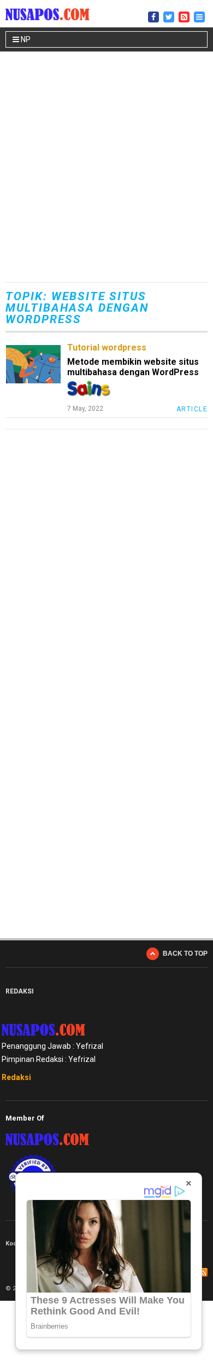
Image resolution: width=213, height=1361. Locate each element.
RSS (203, 1272)
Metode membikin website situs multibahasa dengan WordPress (133, 367)
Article (192, 409)
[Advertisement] (106, 168)
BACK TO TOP (185, 953)
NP (25, 39)
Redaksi (16, 1077)
